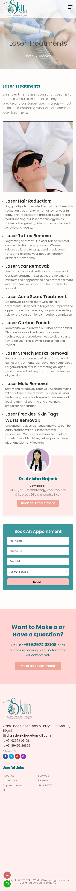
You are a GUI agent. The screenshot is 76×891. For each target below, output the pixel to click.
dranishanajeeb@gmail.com (29, 735)
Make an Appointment (38, 666)
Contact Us (10, 780)
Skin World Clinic (38, 880)
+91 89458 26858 (18, 745)
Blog (5, 790)
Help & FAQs (46, 785)
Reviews (43, 780)
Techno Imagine (46, 882)
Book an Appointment (38, 503)
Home (29, 56)
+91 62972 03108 (40, 645)
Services (43, 775)
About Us (8, 775)
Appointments (12, 785)
